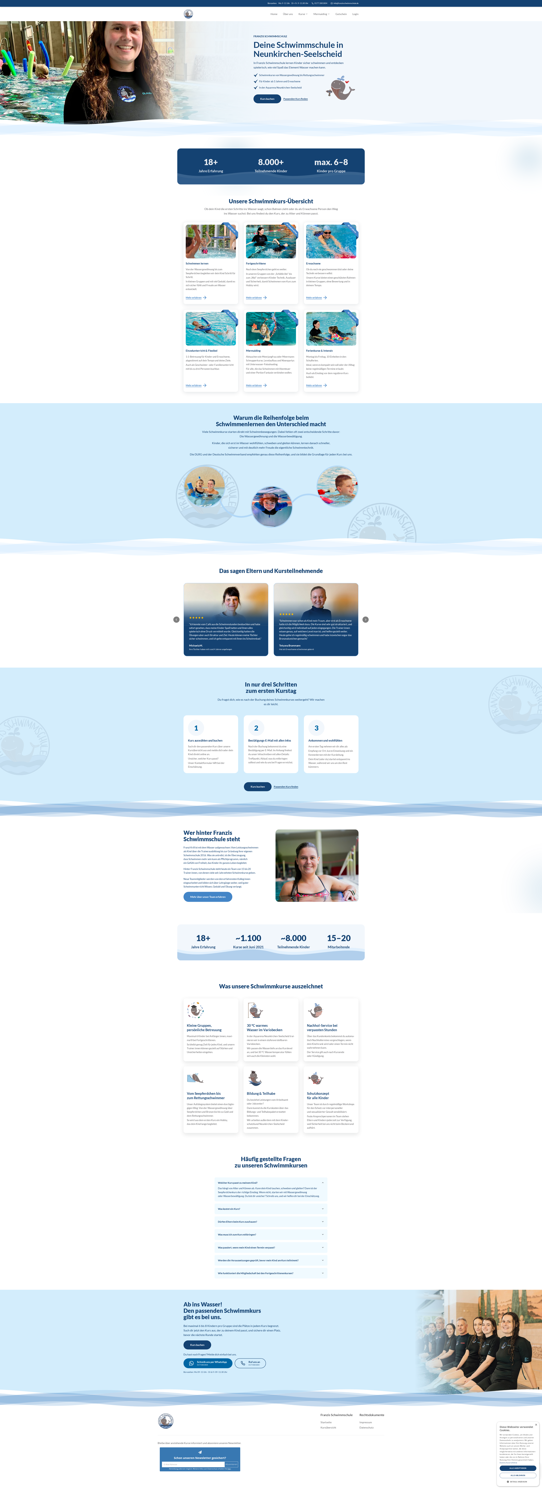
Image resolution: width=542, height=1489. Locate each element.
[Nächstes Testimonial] (365, 620)
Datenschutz (366, 1427)
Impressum (365, 1422)
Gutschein (341, 14)
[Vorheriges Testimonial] (176, 620)
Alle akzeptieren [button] (518, 1468)
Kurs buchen (267, 98)
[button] (518, 1481)
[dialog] (518, 1454)
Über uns (288, 14)
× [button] (536, 1425)
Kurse (302, 14)
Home (274, 14)
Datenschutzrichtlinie (508, 1462)
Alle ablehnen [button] (518, 1475)
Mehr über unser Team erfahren (208, 896)
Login (355, 14)
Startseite (326, 1422)
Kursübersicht (328, 1427)
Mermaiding (320, 14)
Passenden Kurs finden (295, 98)
